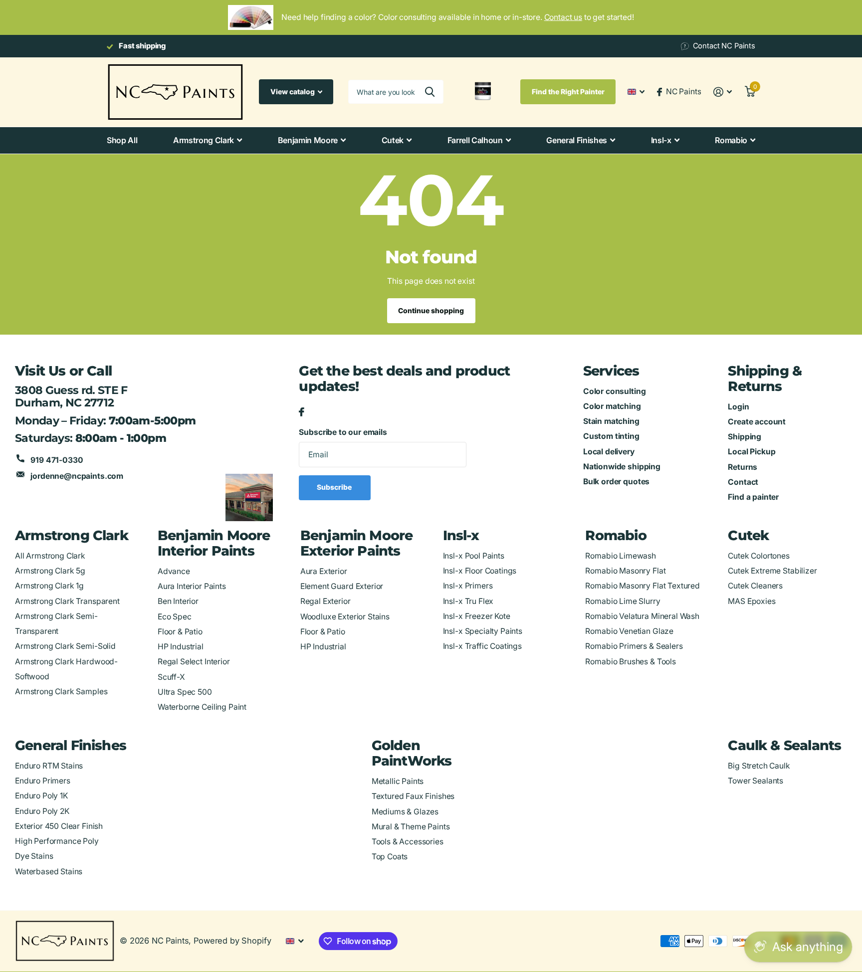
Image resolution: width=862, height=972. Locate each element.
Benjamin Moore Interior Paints (214, 543)
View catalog (293, 91)
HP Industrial (181, 646)
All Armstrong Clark (50, 556)
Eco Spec (175, 616)
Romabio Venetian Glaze (629, 631)
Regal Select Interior (194, 661)
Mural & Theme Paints (411, 826)
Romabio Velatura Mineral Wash (642, 616)
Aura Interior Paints (192, 586)
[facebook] (301, 412)
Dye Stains (34, 856)
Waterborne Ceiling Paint (202, 707)
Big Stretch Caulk (759, 766)
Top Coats (390, 856)
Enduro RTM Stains (49, 766)
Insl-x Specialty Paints (482, 631)
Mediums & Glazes (405, 811)
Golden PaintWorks (412, 753)
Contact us (563, 17)
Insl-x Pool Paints (473, 556)
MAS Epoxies (751, 601)
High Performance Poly (57, 841)
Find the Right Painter (568, 91)
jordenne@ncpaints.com (76, 476)
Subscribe (335, 487)
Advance (174, 571)
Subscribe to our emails (343, 432)
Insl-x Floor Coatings (480, 571)
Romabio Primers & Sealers (633, 646)
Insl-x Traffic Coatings (482, 646)
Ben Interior (178, 601)
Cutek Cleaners (755, 585)
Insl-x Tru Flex (468, 601)
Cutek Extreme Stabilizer (772, 571)
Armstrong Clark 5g (50, 571)
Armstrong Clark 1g (49, 585)
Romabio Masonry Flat (625, 571)
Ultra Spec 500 (185, 692)
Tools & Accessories (407, 841)
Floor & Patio (180, 631)
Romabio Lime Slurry (622, 601)
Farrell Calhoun (475, 140)
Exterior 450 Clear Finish (59, 826)
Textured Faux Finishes (413, 796)
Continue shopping (431, 310)
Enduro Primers (42, 780)
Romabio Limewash (620, 556)
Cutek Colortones (759, 556)
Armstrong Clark (203, 140)
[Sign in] (722, 92)
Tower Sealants (755, 780)
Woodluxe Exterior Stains (345, 616)
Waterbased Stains (48, 871)
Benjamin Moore (308, 140)
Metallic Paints (398, 781)
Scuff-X (171, 677)
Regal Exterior (325, 601)
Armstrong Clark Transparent (67, 601)
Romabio (731, 140)
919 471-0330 (56, 460)
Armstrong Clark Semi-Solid (65, 646)
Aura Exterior (323, 571)
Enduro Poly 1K (41, 795)
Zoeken (429, 92)
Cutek (393, 140)
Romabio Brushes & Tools (630, 661)
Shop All (122, 140)
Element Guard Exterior (342, 586)
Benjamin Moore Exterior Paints (356, 543)
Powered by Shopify (232, 941)
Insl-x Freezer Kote (476, 616)
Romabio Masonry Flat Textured (642, 585)
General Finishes (576, 140)
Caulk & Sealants (784, 745)
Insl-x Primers (468, 585)
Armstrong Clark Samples (61, 691)
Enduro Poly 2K (42, 811)
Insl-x (661, 140)
